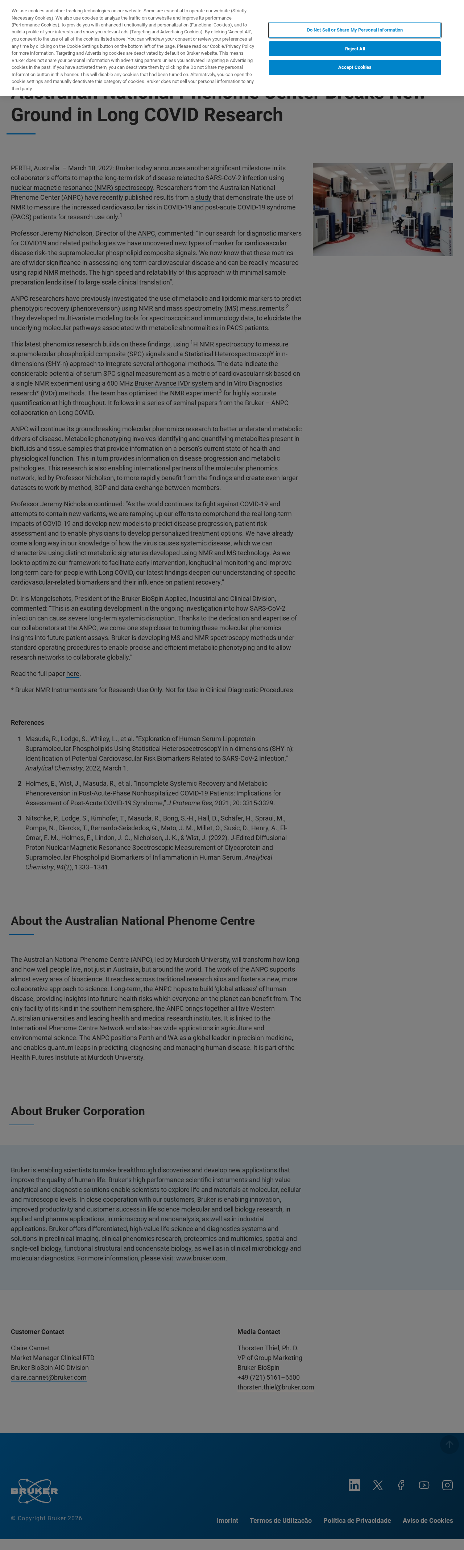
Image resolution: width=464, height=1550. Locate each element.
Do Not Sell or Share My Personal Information (355, 30)
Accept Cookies (355, 67)
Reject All (355, 48)
